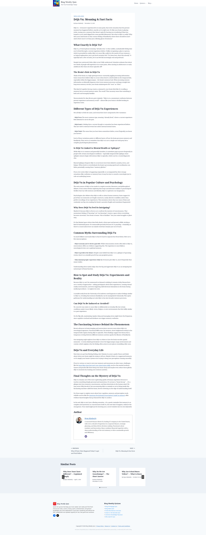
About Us (107, 526)
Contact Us (114, 526)
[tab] (99, 487)
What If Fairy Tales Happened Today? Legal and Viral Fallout (85, 450)
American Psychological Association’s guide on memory (107, 395)
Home (136, 3)
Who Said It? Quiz (110, 517)
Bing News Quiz (109, 508)
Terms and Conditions (124, 526)
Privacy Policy (100, 526)
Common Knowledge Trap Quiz (114, 514)
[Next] (143, 477)
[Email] (86, 436)
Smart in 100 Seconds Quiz (112, 512)
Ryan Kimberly (79, 23)
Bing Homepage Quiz (111, 506)
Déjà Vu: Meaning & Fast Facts (125, 449)
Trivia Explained (79, 16)
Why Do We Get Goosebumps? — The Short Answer (101, 473)
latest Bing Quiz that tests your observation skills (94, 365)
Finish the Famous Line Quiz (113, 510)
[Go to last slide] (63, 477)
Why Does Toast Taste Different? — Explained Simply (72, 473)
